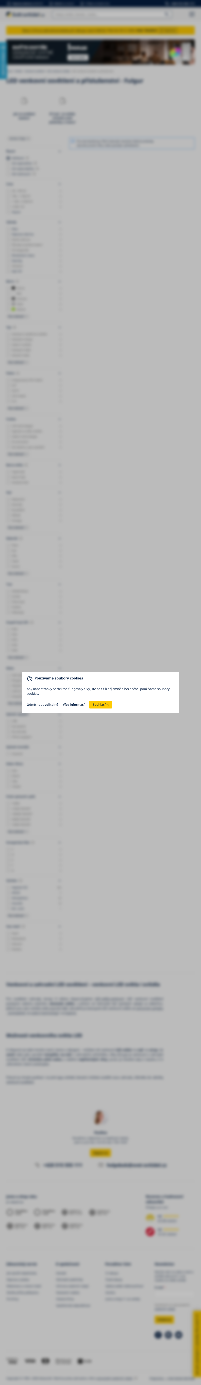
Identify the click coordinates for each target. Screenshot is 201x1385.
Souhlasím (101, 704)
